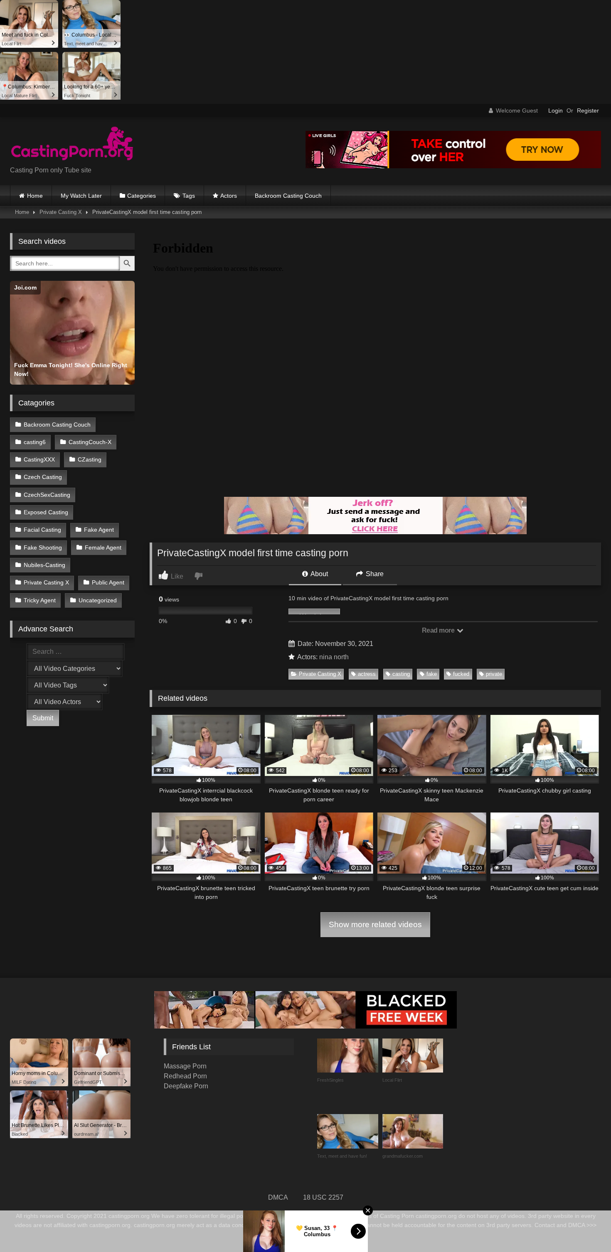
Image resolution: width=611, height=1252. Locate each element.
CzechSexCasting (47, 494)
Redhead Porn (185, 1076)
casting (401, 674)
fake (431, 674)
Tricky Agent (40, 600)
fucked (461, 674)
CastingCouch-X (90, 442)
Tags (188, 195)
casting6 (35, 442)
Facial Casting (42, 529)
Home (35, 195)
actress (367, 674)
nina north (334, 656)
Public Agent (108, 582)
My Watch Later (81, 195)
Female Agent (103, 547)
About (318, 573)
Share (374, 573)
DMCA (278, 1197)
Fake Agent (99, 529)
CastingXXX (39, 459)
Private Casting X (60, 212)
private (494, 674)
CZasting (89, 459)
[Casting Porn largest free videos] (72, 144)
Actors (228, 195)
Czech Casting (43, 477)
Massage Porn (185, 1066)
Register (588, 110)
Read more (439, 630)
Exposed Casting (46, 512)
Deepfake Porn (186, 1086)
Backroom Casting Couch (288, 195)
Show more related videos (375, 924)
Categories (141, 195)
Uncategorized (98, 600)
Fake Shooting (43, 547)
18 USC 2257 (323, 1197)
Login (555, 110)
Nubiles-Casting (44, 565)
